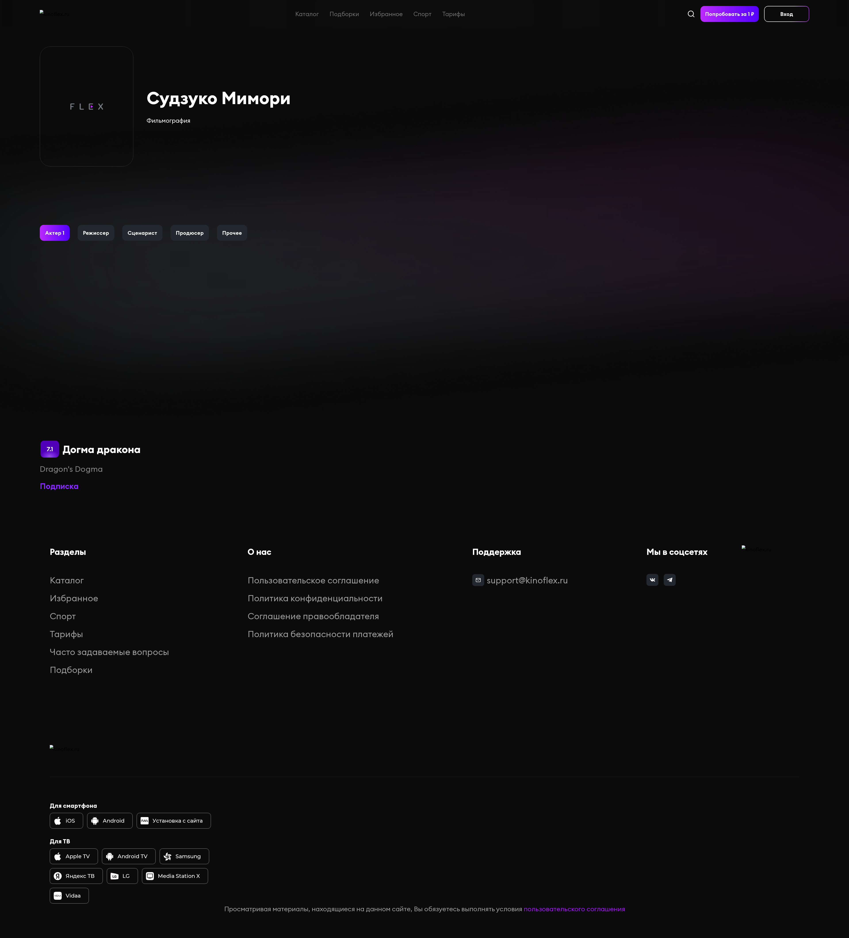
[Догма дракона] (95, 381)
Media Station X (179, 876)
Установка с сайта (178, 821)
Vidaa (73, 895)
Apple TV (78, 856)
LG (126, 876)
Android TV (132, 856)
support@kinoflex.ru (527, 580)
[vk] (652, 580)
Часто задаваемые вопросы (109, 651)
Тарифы (453, 14)
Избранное (386, 14)
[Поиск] (691, 14)
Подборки (344, 14)
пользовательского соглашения (574, 909)
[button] (55, 233)
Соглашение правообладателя (313, 616)
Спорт (422, 14)
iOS (70, 821)
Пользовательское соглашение (313, 580)
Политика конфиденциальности (315, 598)
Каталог (307, 14)
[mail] (478, 580)
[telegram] (670, 580)
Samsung (188, 856)
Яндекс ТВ (80, 876)
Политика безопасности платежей (321, 634)
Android (113, 821)
